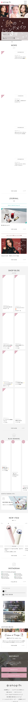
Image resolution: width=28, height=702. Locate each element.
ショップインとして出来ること (18, 498)
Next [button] (25, 332)
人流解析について (22, 508)
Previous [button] (2, 332)
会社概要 (6, 498)
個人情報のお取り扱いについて (13, 505)
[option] (14, 22)
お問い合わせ (9, 501)
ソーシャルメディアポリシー (8, 508)
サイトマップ (15, 510)
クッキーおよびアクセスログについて (13, 503)
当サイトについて (18, 501)
